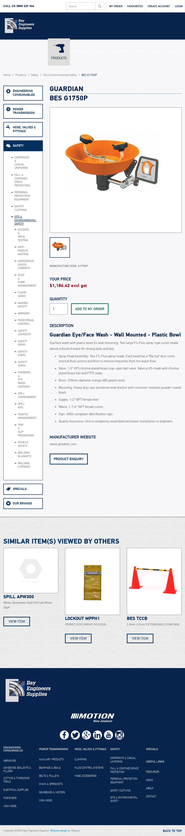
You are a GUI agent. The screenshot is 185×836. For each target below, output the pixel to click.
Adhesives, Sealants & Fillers (17, 769)
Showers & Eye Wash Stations (16, 380)
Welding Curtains (16, 465)
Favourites (135, 6)
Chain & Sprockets (50, 784)
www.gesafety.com (63, 444)
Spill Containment (16, 395)
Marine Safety (16, 304)
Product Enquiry (69, 459)
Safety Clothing (20, 208)
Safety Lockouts (16, 332)
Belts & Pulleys (49, 775)
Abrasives (9, 760)
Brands (79, 51)
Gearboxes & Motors (52, 792)
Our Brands (22, 503)
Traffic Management (16, 416)
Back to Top (172, 831)
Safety (34, 75)
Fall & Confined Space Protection (20, 180)
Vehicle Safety (16, 444)
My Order (116, 6)
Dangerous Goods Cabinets (16, 264)
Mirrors (16, 314)
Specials (99, 51)
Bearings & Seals (50, 767)
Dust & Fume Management (16, 280)
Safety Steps (16, 353)
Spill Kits (16, 405)
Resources (121, 51)
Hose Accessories (85, 775)
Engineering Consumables (24, 93)
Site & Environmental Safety (60, 75)
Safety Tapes (16, 363)
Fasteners (9, 798)
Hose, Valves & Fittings (24, 129)
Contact (175, 51)
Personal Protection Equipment (20, 196)
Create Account (159, 6)
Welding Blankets (16, 454)
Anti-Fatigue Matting (16, 250)
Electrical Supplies (15, 789)
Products (59, 58)
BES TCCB (137, 618)
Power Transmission (24, 111)
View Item (17, 621)
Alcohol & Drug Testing (16, 235)
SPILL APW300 (18, 597)
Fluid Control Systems (89, 767)
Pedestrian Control (16, 322)
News (141, 51)
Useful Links (155, 761)
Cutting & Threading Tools (16, 780)
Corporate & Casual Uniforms (20, 163)
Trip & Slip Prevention (16, 430)
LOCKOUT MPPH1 (82, 618)
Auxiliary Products (51, 759)
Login (179, 6)
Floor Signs (16, 294)
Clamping (81, 759)
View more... (10, 806)
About (157, 51)
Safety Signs (16, 343)
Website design (58, 830)
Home (7, 75)
